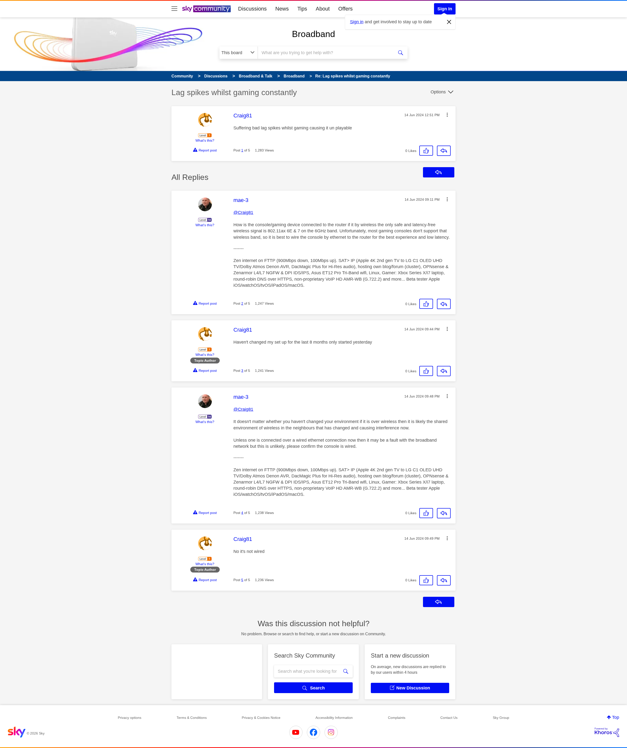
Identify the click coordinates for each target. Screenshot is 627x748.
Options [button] (438, 91)
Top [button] (615, 717)
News (282, 9)
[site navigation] (174, 9)
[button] (447, 114)
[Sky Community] (206, 8)
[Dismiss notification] (449, 22)
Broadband (313, 34)
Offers (345, 9)
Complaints (396, 718)
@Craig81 (243, 212)
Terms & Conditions (192, 718)
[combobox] (325, 53)
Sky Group (501, 718)
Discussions (252, 9)
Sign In (444, 8)
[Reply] (444, 151)
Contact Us (449, 718)
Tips (302, 9)
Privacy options (129, 718)
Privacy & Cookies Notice (261, 718)
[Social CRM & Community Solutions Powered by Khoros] (607, 732)
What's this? (204, 140)
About (323, 9)
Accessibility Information (334, 718)
